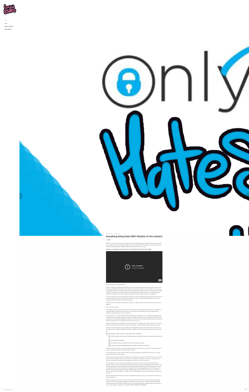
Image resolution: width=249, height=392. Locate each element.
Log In (6, 23)
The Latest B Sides (7, 389)
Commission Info (8, 29)
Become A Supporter (9, 26)
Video (112, 233)
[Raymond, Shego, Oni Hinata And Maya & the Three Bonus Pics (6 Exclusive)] (248, 196)
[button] (10, 20)
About (12, 389)
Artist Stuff (108, 233)
